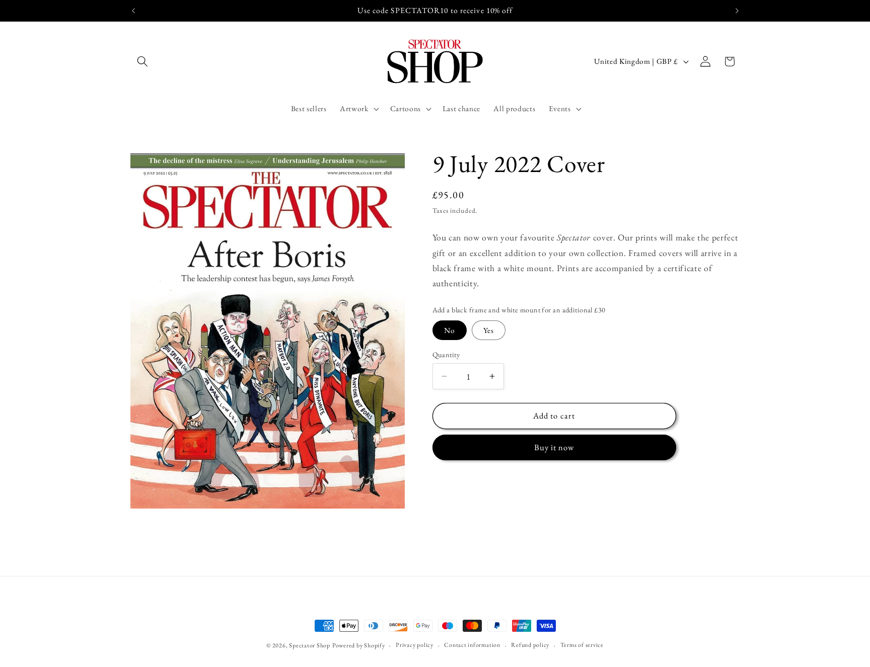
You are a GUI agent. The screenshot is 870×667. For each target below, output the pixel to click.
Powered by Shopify (358, 645)
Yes (488, 330)
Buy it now (554, 447)
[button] (142, 61)
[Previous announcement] (133, 10)
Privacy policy (414, 645)
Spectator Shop (309, 645)
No (449, 330)
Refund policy (530, 645)
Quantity (446, 354)
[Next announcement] (737, 10)
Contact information (472, 645)
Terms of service (582, 645)
